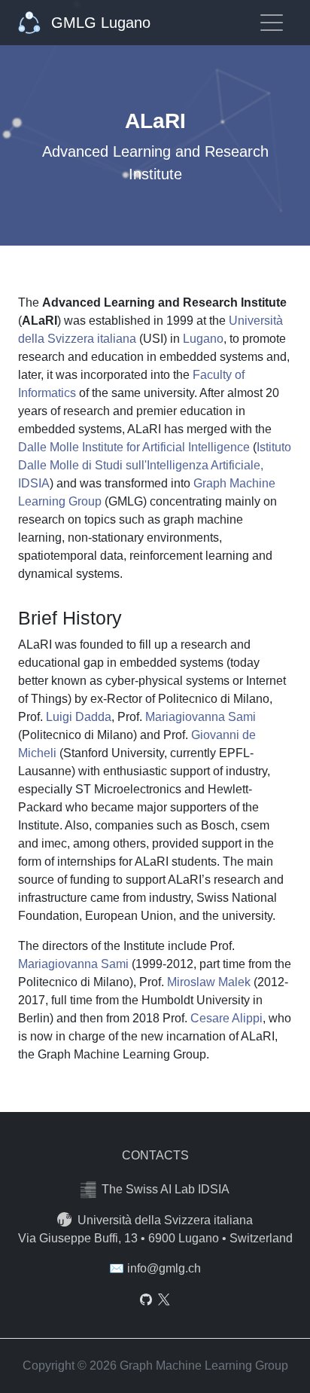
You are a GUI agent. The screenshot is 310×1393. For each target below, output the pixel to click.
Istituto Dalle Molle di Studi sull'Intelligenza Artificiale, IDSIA (154, 465)
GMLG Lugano (98, 22)
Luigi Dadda (78, 716)
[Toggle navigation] (271, 22)
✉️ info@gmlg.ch (155, 1268)
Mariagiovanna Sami (200, 716)
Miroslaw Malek (209, 982)
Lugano (203, 338)
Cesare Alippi (226, 1018)
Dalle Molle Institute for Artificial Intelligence (134, 447)
